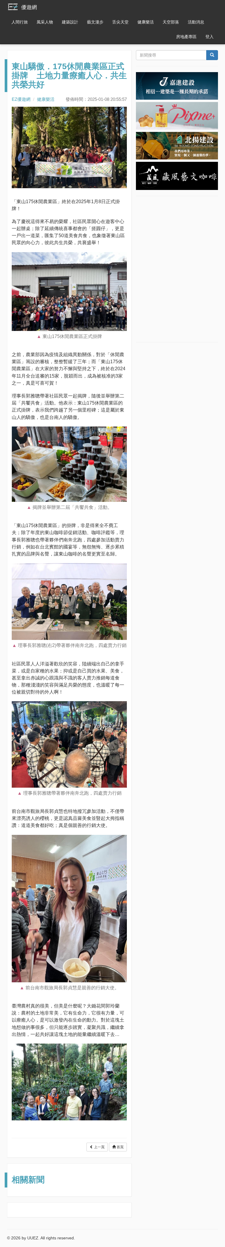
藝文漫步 (95, 22)
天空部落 (171, 22)
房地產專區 (186, 36)
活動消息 (196, 22)
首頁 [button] (120, 1147)
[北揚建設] (177, 145)
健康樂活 (145, 22)
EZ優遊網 (21, 99)
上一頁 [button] (99, 1147)
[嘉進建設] (177, 85)
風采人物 (45, 22)
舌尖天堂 (120, 22)
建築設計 (70, 22)
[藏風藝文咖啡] (177, 175)
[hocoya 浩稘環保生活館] (177, 115)
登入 (209, 36)
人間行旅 (19, 22)
